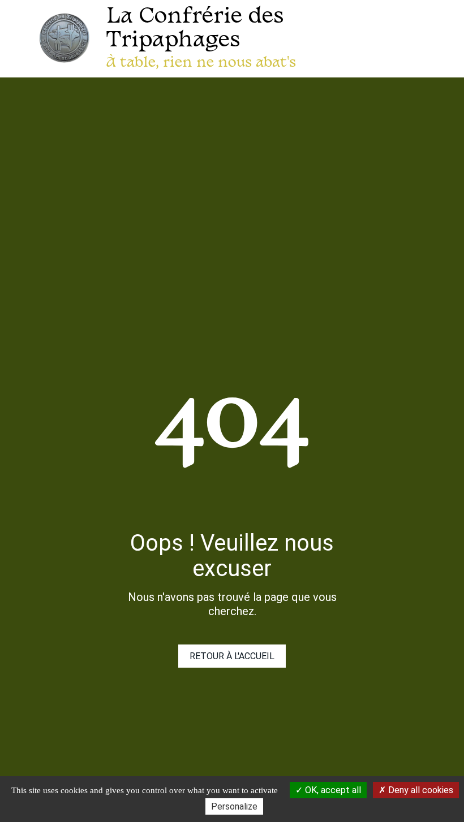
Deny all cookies (419, 790)
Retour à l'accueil (232, 656)
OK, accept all (332, 790)
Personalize (234, 806)
